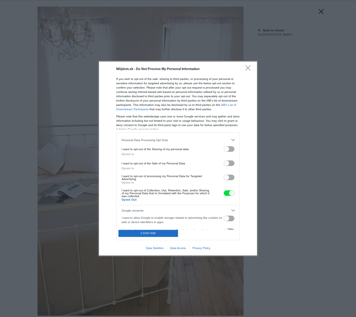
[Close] (249, 69)
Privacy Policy (201, 248)
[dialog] (178, 158)
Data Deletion (155, 248)
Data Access (178, 248)
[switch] (229, 149)
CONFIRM (148, 233)
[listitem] (178, 140)
